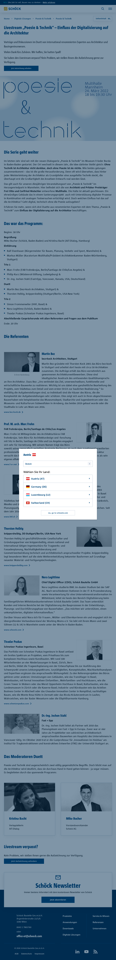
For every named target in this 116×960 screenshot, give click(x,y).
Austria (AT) (37, 478)
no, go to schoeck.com (58, 513)
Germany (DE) (39, 486)
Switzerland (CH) (40, 502)
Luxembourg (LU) (40, 494)
